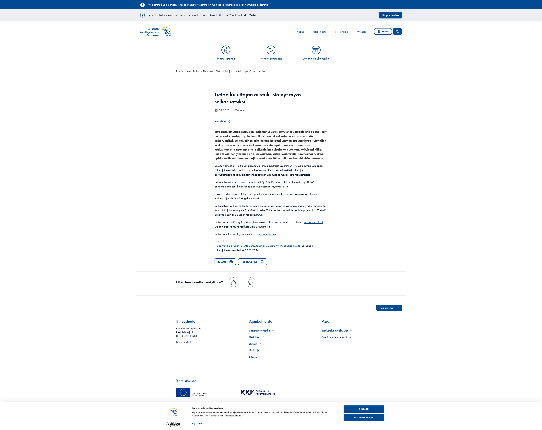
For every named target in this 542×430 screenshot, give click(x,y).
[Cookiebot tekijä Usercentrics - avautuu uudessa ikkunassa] (173, 424)
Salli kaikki (364, 409)
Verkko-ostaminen (271, 58)
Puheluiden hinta (184, 342)
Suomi (383, 32)
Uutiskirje (254, 350)
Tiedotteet (255, 337)
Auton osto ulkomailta (316, 58)
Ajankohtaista (319, 31)
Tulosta (222, 262)
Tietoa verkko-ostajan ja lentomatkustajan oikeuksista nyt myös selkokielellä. (258, 246)
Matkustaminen (226, 58)
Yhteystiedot (362, 31)
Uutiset (253, 344)
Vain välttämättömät (363, 417)
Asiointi (300, 31)
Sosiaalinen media (260, 330)
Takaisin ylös (386, 307)
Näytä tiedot (198, 423)
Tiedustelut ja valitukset (335, 330)
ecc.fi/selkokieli (267, 234)
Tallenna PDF (249, 262)
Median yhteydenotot (335, 337)
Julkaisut (254, 357)
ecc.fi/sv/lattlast (313, 222)
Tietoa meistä (341, 31)
